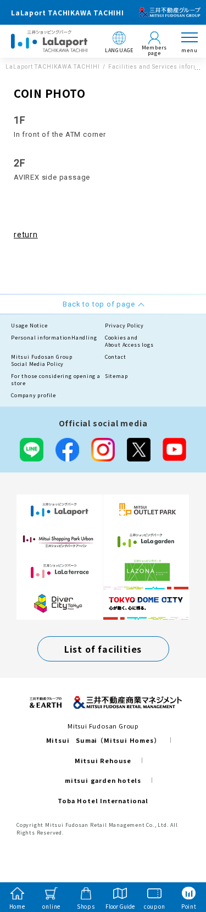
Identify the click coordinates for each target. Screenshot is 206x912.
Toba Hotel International (103, 800)
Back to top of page (179, 860)
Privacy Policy (124, 325)
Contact (115, 356)
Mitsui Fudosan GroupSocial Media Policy (42, 360)
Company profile (33, 395)
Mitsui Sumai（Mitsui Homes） (103, 740)
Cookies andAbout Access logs (129, 341)
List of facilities (103, 648)
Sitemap (116, 376)
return (26, 234)
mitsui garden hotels (103, 780)
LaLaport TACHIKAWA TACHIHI (52, 67)
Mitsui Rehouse (103, 760)
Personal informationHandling (54, 337)
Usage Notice (29, 325)
